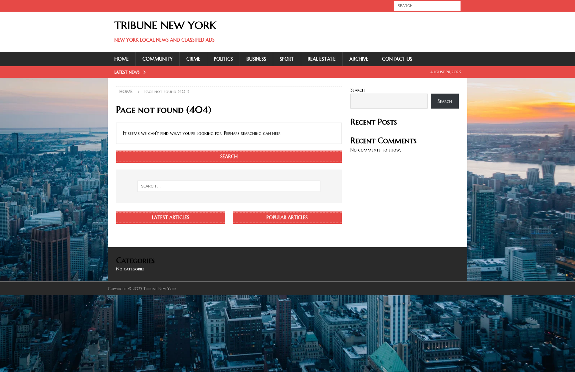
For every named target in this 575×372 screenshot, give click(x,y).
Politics (223, 59)
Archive (358, 59)
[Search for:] (427, 5)
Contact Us (397, 59)
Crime (193, 59)
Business (256, 59)
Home (121, 59)
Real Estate (322, 59)
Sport (287, 59)
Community (157, 59)
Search (357, 90)
